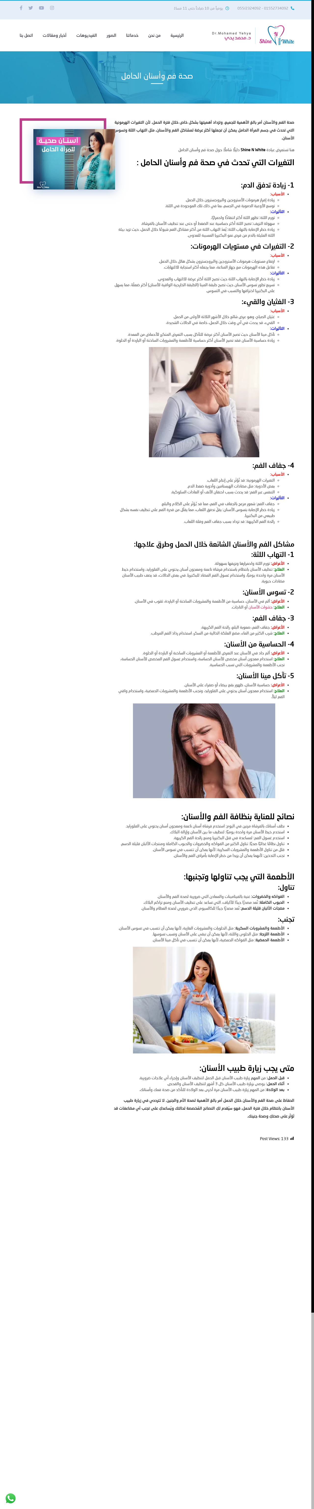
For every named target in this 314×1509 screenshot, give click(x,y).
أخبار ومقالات (54, 35)
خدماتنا (132, 35)
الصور (111, 35)
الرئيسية (177, 35)
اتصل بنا (26, 35)
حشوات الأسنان (261, 607)
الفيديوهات (86, 35)
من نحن (154, 35)
